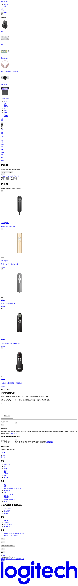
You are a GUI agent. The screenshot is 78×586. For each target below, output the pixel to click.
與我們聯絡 (7, 526)
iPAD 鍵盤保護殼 (8, 494)
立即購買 (3, 267)
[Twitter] (3, 452)
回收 (5, 475)
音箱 (5, 492)
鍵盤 (5, 487)
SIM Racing (7, 511)
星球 (2, 120)
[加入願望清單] (2, 191)
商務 (5, 6)
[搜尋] (2, 123)
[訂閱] (16, 440)
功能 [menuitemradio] (2, 176)
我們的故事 (7, 464)
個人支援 (6, 520)
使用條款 (3, 559)
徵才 (5, 466)
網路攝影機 (7, 490)
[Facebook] (4, 452)
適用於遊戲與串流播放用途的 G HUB (14, 533)
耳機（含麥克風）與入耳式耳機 (12, 488)
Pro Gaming (7, 510)
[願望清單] (2, 124)
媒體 (5, 472)
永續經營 (6, 473)
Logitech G (6, 4)
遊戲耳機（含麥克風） (10, 499)
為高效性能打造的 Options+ (11, 535)
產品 (2, 12)
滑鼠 (5, 485)
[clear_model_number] (16, 423)
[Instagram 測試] (1, 452)
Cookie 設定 (15, 559)
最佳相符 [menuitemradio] (7, 176)
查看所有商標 (14, 433)
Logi (2, 129)
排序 (2, 174)
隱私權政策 (49, 442)
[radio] (1, 257)
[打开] (2, 128)
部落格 (5, 470)
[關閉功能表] (2, 14)
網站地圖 (21, 559)
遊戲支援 (6, 522)
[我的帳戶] (2, 126)
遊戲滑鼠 (6, 496)
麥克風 (5, 501)
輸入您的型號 (5, 421)
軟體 (2, 119)
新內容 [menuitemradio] (13, 176)
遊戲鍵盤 (6, 498)
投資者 (5, 468)
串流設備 (6, 513)
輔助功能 (6, 477)
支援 (2, 9)
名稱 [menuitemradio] (17, 176)
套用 (2, 424)
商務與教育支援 (8, 524)
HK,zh (3, 10)
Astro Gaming (7, 508)
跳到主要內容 (4, 1)
